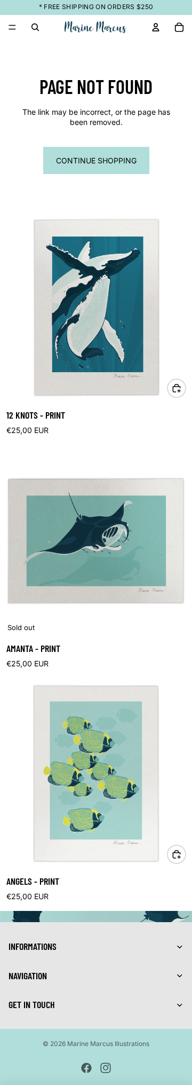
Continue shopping (96, 160)
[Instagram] (105, 1068)
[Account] (155, 27)
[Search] (35, 27)
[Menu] (12, 27)
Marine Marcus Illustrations (108, 1044)
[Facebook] (86, 1068)
